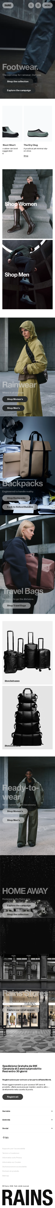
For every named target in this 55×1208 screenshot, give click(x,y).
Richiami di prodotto (10, 1171)
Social (27, 1128)
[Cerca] (31, 5)
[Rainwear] (27, 367)
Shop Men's (13, 408)
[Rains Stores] (27, 1003)
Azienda (27, 1120)
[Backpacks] (27, 465)
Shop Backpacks (16, 498)
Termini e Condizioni (10, 1153)
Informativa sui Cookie (11, 1162)
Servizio (27, 1111)
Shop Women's (15, 399)
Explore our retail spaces (21, 1010)
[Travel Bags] (27, 564)
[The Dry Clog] (38, 124)
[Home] (7, 5)
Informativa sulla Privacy (12, 1158)
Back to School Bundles (20, 507)
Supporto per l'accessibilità (13, 1148)
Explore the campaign (19, 90)
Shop (26, 156)
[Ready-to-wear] (27, 805)
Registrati (12, 1097)
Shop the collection (17, 81)
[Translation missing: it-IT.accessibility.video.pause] (27, 49)
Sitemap (5, 1176)
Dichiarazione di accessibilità (14, 1167)
